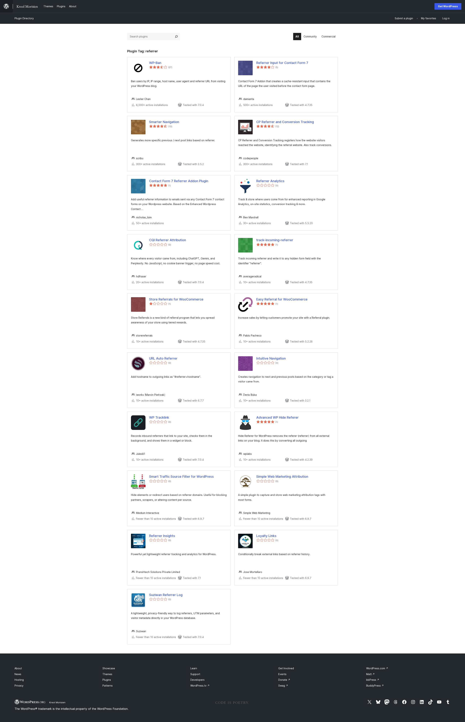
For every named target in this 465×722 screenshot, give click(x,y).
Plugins (106, 679)
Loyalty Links (266, 536)
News (18, 674)
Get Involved (286, 668)
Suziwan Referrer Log (166, 595)
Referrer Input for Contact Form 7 (282, 63)
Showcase (108, 668)
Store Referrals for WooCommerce (176, 299)
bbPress (372, 679)
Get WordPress (448, 6)
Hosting (19, 679)
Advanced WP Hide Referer (277, 417)
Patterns (107, 685)
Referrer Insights (162, 536)
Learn (193, 668)
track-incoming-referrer (274, 240)
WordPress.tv (200, 685)
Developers (197, 679)
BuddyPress (375, 685)
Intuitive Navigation (271, 358)
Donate (284, 679)
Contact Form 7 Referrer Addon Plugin (178, 181)
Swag (283, 685)
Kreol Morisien (57, 702)
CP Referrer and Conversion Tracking (285, 122)
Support (195, 674)
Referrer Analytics (270, 181)
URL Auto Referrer (163, 358)
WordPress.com (377, 668)
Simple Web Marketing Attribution (282, 476)
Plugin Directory (24, 18)
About (18, 668)
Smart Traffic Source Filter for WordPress (181, 476)
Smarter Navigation (164, 122)
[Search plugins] (176, 36)
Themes (107, 674)
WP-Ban (155, 63)
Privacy (19, 685)
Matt (370, 674)
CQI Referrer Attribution (167, 240)
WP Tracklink (159, 417)
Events (282, 674)
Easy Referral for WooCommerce (282, 299)
